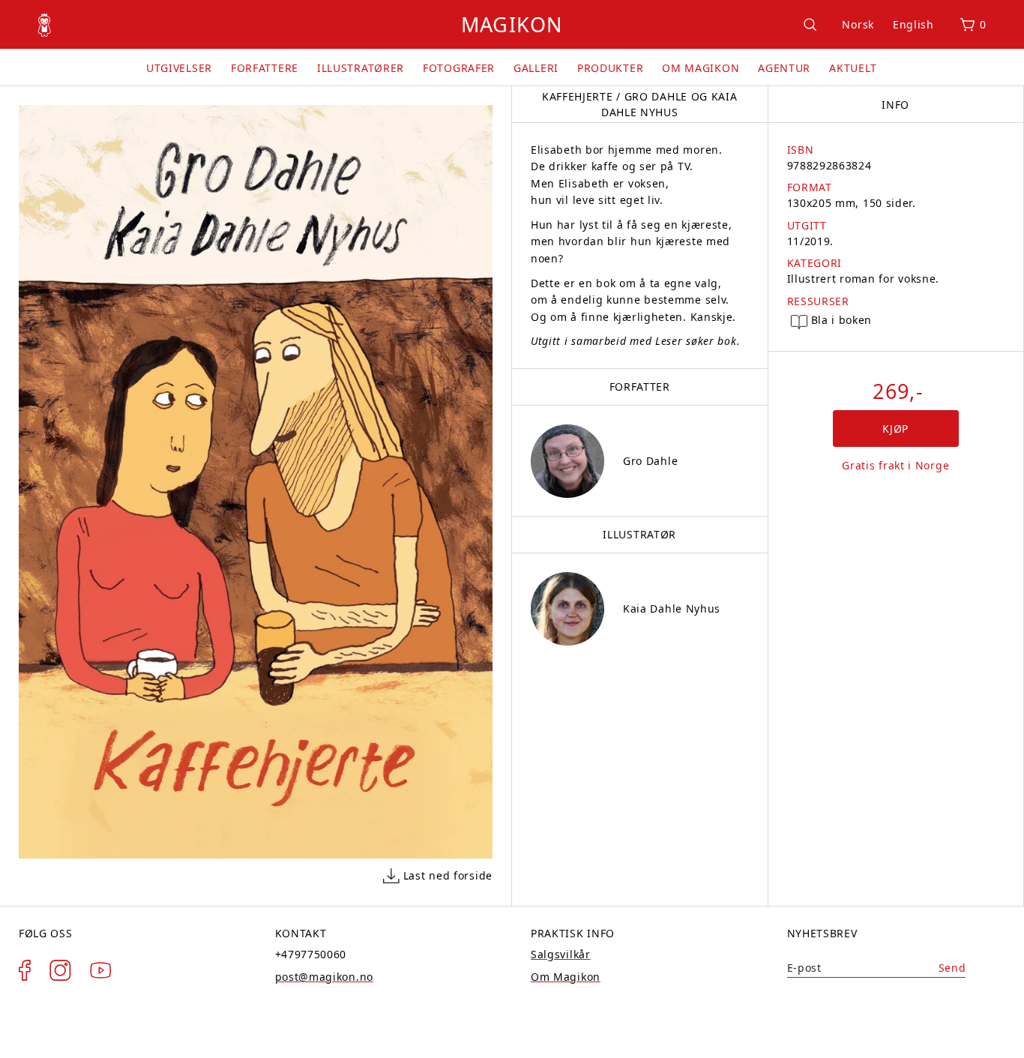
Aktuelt (853, 68)
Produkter (610, 68)
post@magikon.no (324, 977)
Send (952, 968)
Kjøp (895, 428)
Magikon (512, 24)
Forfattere (264, 68)
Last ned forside (448, 875)
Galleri (535, 68)
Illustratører (360, 68)
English (913, 24)
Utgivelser (179, 68)
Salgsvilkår (561, 954)
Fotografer (459, 68)
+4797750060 (311, 954)
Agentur (784, 68)
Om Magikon (700, 68)
